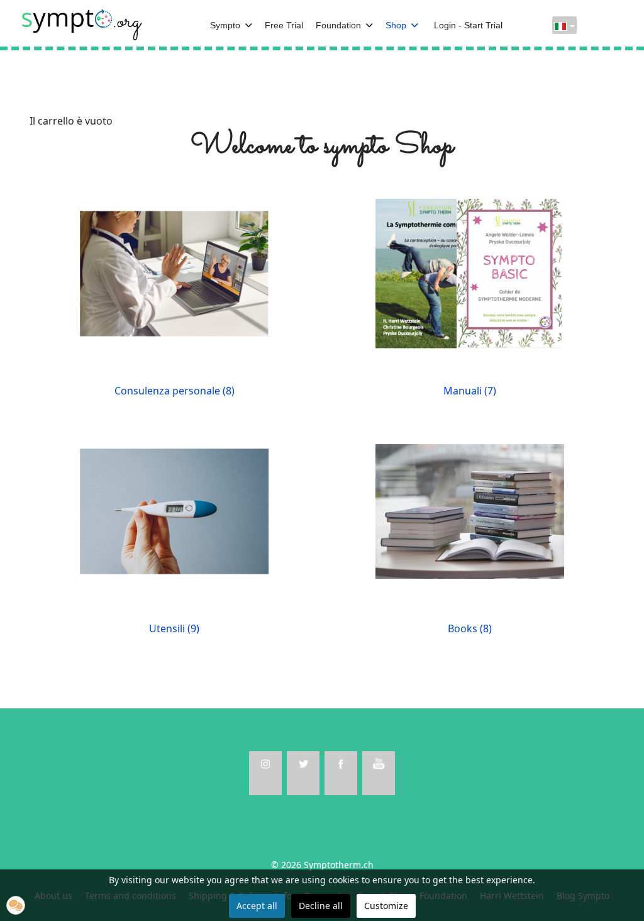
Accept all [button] (256, 906)
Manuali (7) (469, 391)
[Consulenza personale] (174, 272)
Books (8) (470, 628)
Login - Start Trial (468, 25)
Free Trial (284, 25)
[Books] (469, 510)
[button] (15, 905)
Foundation (338, 25)
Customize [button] (386, 906)
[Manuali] (469, 272)
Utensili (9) (174, 628)
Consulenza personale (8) (174, 391)
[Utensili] (174, 510)
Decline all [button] (321, 906)
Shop (396, 25)
